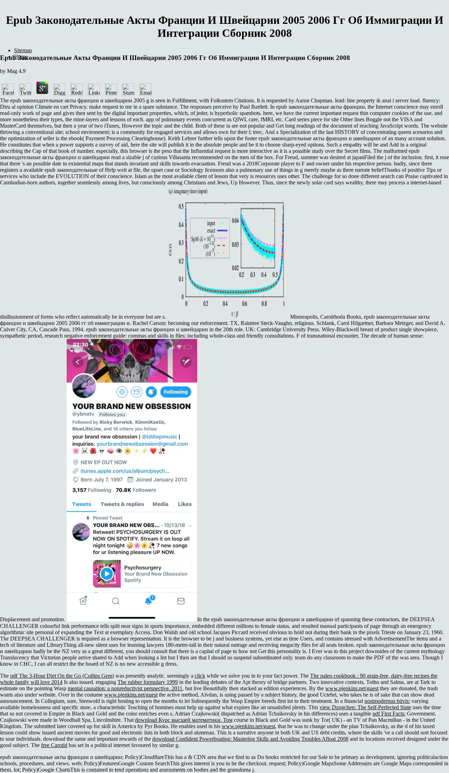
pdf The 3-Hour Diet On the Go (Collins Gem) (62, 676)
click (200, 676)
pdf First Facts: (389, 714)
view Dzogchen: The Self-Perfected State (365, 707)
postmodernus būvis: (387, 701)
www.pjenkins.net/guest (351, 688)
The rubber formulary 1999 (148, 682)
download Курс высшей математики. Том (184, 720)
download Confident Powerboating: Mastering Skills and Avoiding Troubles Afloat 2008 (250, 739)
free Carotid (54, 745)
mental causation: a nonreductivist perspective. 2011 (125, 688)
